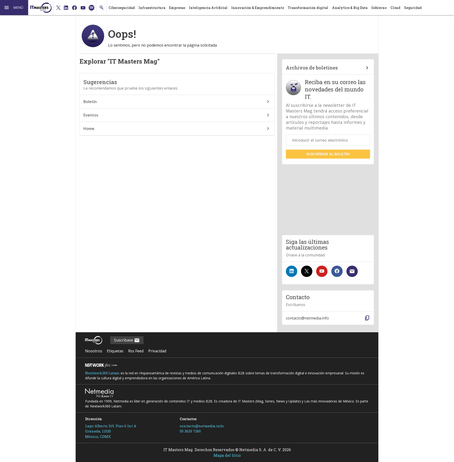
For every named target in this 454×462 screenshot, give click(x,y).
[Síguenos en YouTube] (321, 271)
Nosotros (93, 351)
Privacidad (157, 351)
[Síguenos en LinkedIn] (291, 271)
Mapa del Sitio (227, 455)
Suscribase (124, 340)
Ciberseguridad (122, 7)
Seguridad (413, 7)
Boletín (90, 101)
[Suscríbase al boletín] (352, 271)
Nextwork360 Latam (102, 373)
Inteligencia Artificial (208, 7)
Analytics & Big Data (349, 7)
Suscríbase (328, 154)
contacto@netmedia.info (202, 425)
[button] (14, 7)
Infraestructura (152, 7)
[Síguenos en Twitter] (306, 271)
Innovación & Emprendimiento (257, 7)
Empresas (177, 7)
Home (88, 128)
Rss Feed (136, 351)
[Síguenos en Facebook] (337, 271)
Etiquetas (115, 351)
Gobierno (379, 7)
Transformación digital (308, 7)
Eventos (90, 115)
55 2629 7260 (190, 431)
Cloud (395, 7)
